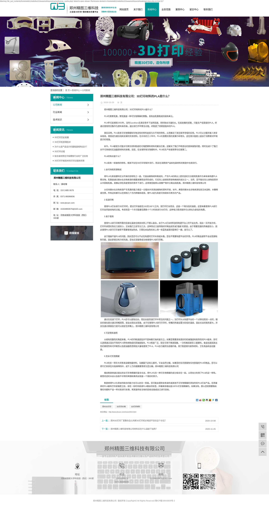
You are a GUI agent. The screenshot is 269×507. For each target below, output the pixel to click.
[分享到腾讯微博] (213, 400)
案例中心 (180, 9)
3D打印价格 (121, 407)
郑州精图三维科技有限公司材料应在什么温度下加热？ (134, 429)
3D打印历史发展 (62, 137)
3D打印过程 (60, 151)
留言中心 (194, 9)
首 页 (67, 90)
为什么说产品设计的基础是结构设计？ (71, 147)
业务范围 (166, 9)
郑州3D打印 (106, 407)
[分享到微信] (203, 400)
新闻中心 (152, 9)
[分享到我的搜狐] (210, 400)
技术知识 (57, 119)
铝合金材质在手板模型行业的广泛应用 (71, 156)
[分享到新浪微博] (200, 400)
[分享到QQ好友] (207, 400)
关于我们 (138, 9)
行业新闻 (57, 112)
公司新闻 (86, 90)
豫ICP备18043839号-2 (165, 501)
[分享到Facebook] (216, 400)
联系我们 (208, 9)
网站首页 (124, 9)
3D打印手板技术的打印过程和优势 (69, 161)
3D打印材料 (135, 407)
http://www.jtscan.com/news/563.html (122, 412)
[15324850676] (263, 427)
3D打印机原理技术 (63, 142)
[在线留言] (263, 444)
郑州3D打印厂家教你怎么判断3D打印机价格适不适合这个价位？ (139, 420)
